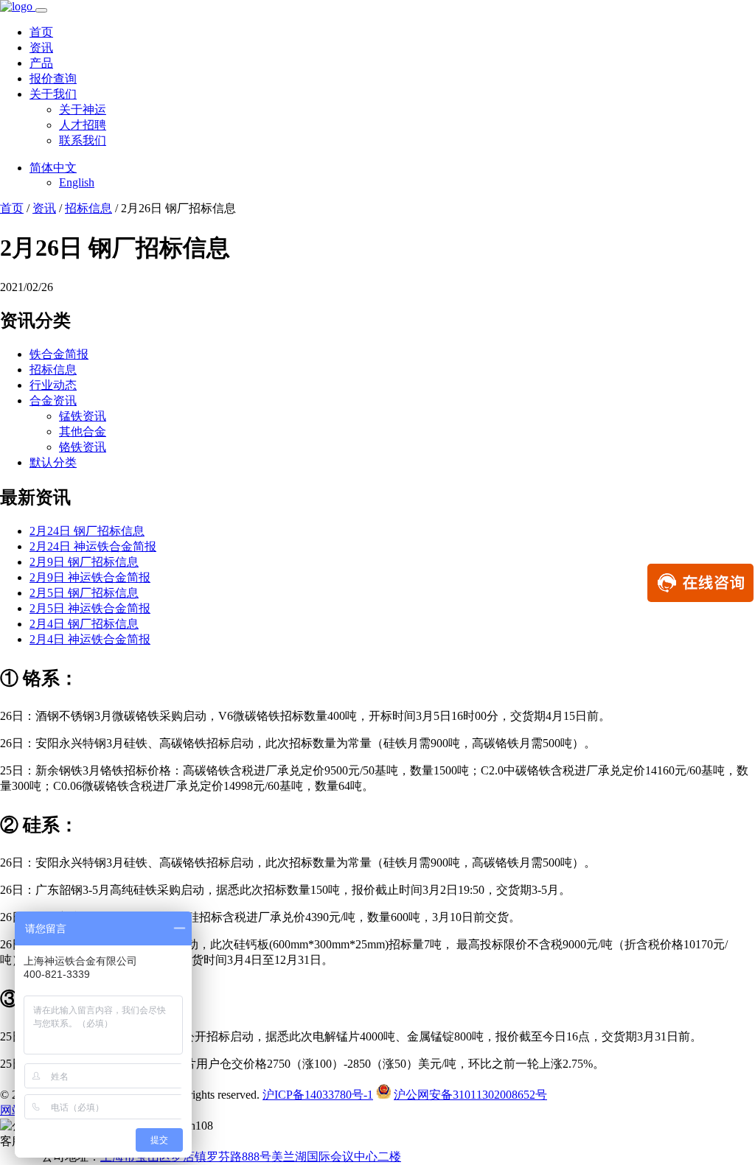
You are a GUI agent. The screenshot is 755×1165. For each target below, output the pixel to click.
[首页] (17, 6)
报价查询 (53, 78)
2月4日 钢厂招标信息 (84, 624)
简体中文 (53, 167)
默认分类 (53, 462)
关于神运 (82, 109)
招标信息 (88, 208)
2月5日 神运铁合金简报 (89, 608)
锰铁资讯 (82, 416)
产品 (41, 63)
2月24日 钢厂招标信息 (87, 531)
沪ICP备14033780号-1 (317, 1094)
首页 (41, 32)
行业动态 (53, 385)
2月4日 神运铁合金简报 (89, 639)
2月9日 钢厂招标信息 (84, 562)
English (76, 182)
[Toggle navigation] (41, 10)
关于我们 (53, 94)
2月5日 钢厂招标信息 (84, 593)
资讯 (41, 47)
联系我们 (82, 140)
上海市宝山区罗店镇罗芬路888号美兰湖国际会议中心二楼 (250, 1156)
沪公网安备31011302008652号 (470, 1094)
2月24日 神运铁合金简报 (92, 546)
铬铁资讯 (82, 447)
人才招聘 (82, 125)
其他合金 (82, 431)
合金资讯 (53, 400)
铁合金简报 (58, 354)
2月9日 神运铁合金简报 (89, 577)
